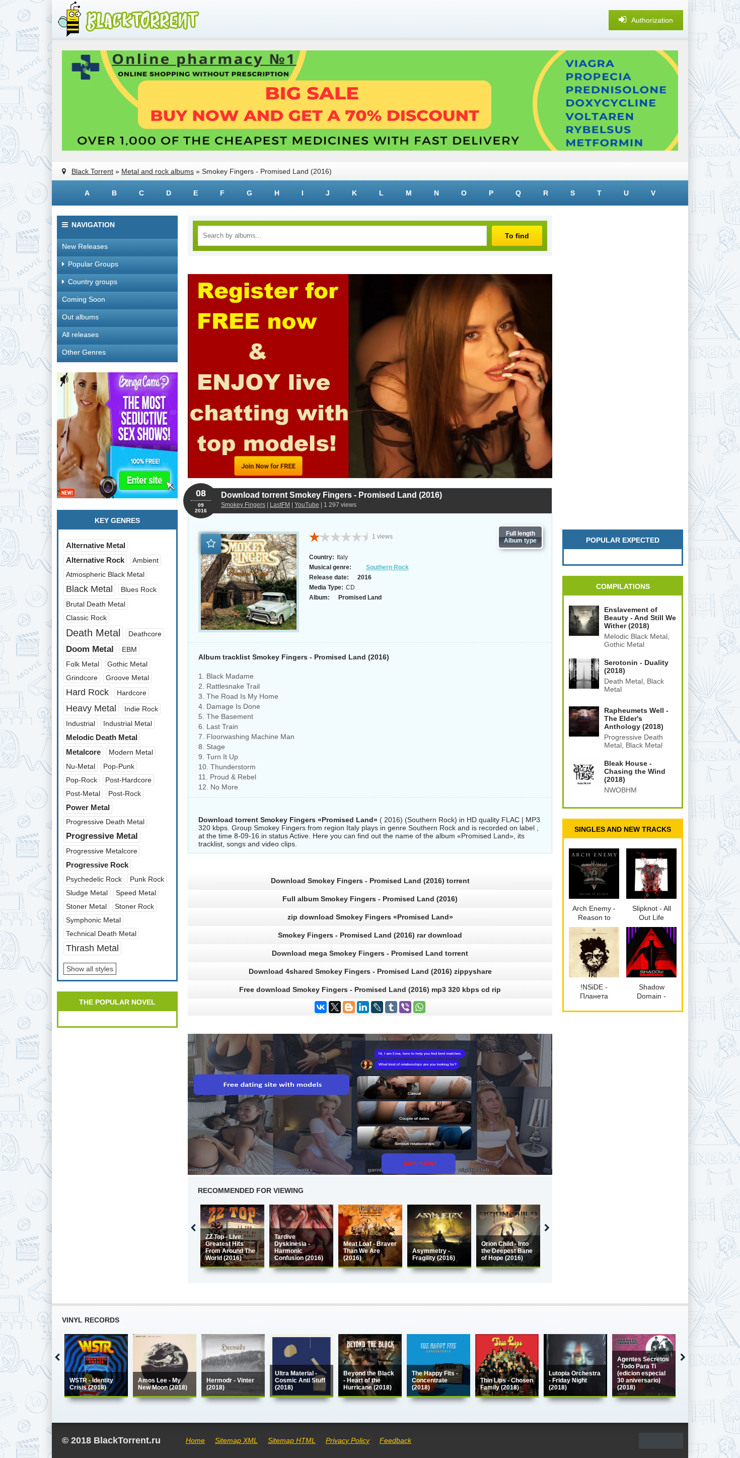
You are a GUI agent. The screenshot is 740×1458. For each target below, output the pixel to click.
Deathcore (145, 634)
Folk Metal (82, 664)
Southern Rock (387, 567)
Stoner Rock (134, 906)
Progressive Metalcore (101, 851)
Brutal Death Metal (95, 604)
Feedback (395, 1440)
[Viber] (405, 1007)
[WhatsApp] (419, 1007)
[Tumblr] (391, 1007)
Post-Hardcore (128, 780)
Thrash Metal (92, 948)
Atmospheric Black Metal (105, 574)
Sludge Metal (87, 893)
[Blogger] (349, 1007)
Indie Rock (141, 709)
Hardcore (131, 693)
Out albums (80, 317)
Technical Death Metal (101, 934)
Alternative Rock (95, 560)
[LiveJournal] (377, 1007)
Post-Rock (124, 793)
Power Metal (88, 807)
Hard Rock (87, 692)
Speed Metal (136, 893)
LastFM (280, 504)
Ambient (145, 560)
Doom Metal (90, 649)
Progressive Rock (97, 864)
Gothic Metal (127, 664)
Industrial (80, 723)
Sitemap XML (236, 1440)
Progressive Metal (102, 836)
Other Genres (84, 352)
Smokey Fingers (243, 504)
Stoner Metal (86, 906)
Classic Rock (86, 618)
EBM (129, 649)
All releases (80, 334)
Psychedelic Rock (94, 879)
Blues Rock (139, 589)
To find (517, 236)
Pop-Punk (118, 766)
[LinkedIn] (363, 1007)
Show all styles (89, 969)
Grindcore (82, 678)
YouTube (306, 504)
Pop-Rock (81, 780)
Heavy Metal (91, 708)
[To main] (127, 20)
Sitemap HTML (292, 1440)
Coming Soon (83, 299)
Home (195, 1440)
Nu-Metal (80, 766)
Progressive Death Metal (105, 822)
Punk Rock (147, 879)
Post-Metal (83, 793)
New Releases (85, 246)
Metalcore (83, 752)
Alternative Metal (95, 545)
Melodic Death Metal (101, 737)
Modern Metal (131, 752)
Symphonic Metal (93, 920)
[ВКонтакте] (321, 1007)
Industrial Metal (127, 723)
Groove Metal (127, 678)
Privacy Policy (347, 1440)
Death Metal (93, 632)
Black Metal (89, 589)
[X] (335, 1007)
